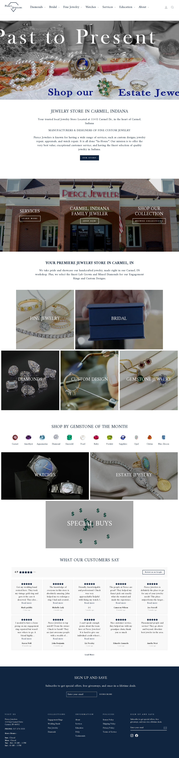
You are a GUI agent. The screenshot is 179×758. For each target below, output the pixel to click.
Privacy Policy (108, 728)
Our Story (89, 157)
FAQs (77, 732)
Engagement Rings (55, 720)
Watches (91, 7)
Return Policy (108, 720)
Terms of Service (110, 732)
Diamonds (37, 7)
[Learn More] (30, 215)
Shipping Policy (109, 724)
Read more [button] (27, 603)
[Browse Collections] (149, 215)
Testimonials (80, 736)
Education (126, 7)
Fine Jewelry (71, 7)
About (143, 7)
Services (108, 7)
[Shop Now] (89, 215)
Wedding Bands (54, 724)
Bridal (53, 7)
